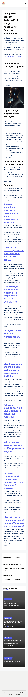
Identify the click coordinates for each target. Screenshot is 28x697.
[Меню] (25, 3)
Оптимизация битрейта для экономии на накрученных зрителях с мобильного (13, 569)
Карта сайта (5, 680)
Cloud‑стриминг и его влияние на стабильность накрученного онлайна (13, 370)
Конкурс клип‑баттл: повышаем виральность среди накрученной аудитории (11, 213)
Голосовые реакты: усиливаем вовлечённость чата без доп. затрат (14, 253)
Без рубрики (8, 599)
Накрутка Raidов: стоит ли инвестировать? (10, 574)
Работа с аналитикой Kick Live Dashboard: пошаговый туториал (13, 411)
